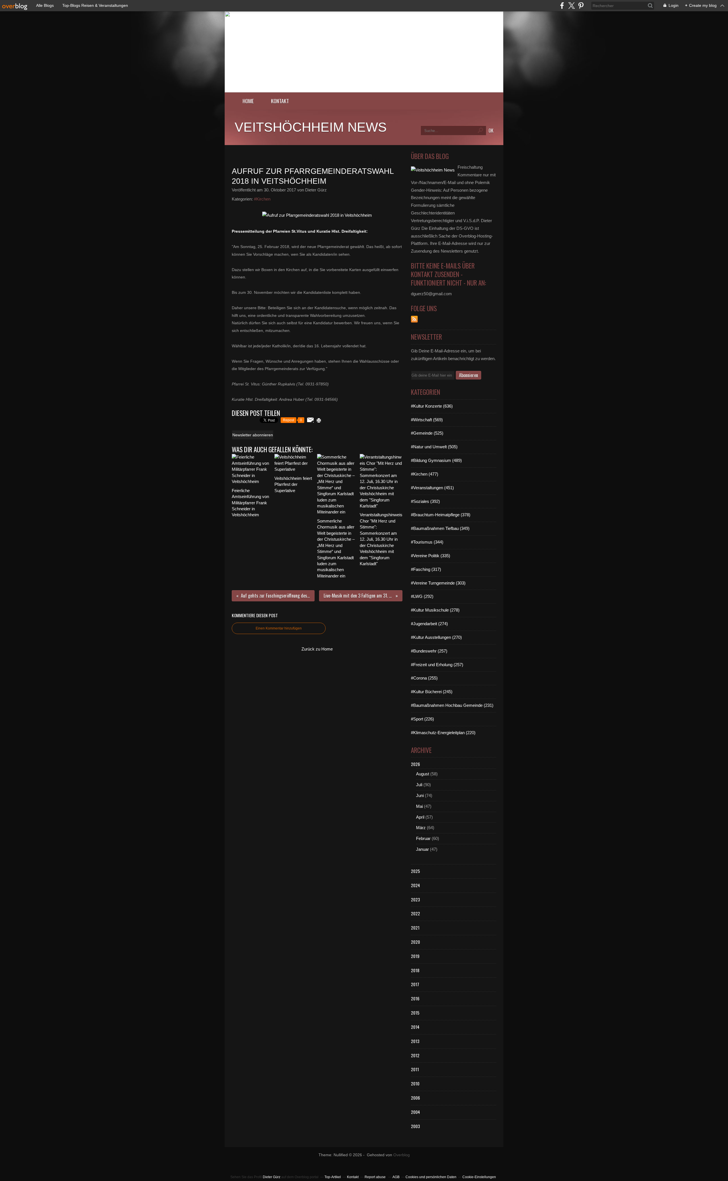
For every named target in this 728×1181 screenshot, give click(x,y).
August (422, 773)
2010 (415, 1083)
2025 (415, 871)
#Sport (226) (422, 719)
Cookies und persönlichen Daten (431, 1177)
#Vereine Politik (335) (430, 555)
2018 (415, 970)
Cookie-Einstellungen (479, 1177)
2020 (415, 942)
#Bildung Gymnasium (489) (436, 460)
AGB (396, 1177)
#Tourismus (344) (427, 542)
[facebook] (562, 5)
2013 (415, 1041)
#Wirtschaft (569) (427, 419)
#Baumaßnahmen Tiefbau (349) (440, 528)
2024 (415, 885)
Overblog (401, 1155)
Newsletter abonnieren (252, 435)
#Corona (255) (424, 678)
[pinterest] (580, 5)
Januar (422, 849)
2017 (415, 984)
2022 (415, 913)
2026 (415, 764)
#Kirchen (262, 199)
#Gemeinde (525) (427, 433)
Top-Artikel (332, 1177)
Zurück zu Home (317, 649)
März (421, 827)
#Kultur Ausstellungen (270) (436, 637)
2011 (415, 1069)
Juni (420, 795)
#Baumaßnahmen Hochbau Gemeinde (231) (452, 705)
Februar (423, 838)
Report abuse (375, 1177)
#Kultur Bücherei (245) (431, 691)
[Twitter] (571, 5)
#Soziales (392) (425, 501)
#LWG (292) (422, 596)
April (420, 817)
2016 (415, 998)
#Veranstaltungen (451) (432, 487)
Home (248, 101)
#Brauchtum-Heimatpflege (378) (440, 514)
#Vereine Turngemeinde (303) (438, 583)
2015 (415, 1012)
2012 (415, 1055)
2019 (415, 956)
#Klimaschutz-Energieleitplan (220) (443, 732)
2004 (415, 1112)
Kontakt (280, 101)
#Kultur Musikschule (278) (435, 610)
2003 (415, 1126)
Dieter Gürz (271, 1177)
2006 (415, 1098)
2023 (415, 899)
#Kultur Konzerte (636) (432, 406)
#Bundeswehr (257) (429, 651)
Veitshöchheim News (311, 127)
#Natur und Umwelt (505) (434, 446)
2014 (415, 1027)
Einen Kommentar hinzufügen (279, 628)
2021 (415, 927)
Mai (419, 806)
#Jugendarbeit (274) (429, 623)
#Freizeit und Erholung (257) (437, 664)
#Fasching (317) (426, 569)
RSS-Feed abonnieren (414, 319)
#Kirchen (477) (424, 474)
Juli (419, 784)
